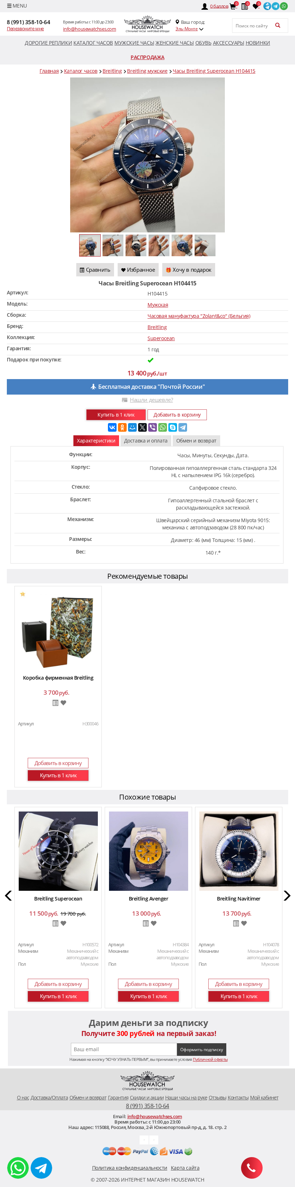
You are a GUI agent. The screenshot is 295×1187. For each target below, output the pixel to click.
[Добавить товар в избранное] (63, 703)
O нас (23, 1097)
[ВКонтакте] (112, 427)
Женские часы (174, 42)
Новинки (258, 42)
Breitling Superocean (58, 898)
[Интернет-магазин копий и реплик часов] (147, 24)
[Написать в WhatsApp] (18, 1168)
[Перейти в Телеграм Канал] (267, 5)
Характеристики (96, 440)
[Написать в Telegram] (41, 1168)
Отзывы (217, 1097)
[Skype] (172, 427)
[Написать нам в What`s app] (153, 1139)
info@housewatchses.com (89, 29)
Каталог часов (93, 42)
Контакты (238, 1097)
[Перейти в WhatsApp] (284, 5)
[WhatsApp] (162, 427)
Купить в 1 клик (115, 414)
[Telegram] (182, 427)
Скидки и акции (147, 1097)
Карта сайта (185, 1167)
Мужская (158, 304)
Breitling (157, 327)
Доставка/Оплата (49, 1097)
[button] (9, 896)
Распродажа (147, 57)
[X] (142, 427)
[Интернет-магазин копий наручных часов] (147, 1081)
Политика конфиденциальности (129, 1167)
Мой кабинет (264, 1097)
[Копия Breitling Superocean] (58, 850)
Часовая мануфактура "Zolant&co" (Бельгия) (199, 315)
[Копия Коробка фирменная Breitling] (58, 629)
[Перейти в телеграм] (276, 5)
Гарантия (118, 1097)
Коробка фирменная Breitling (58, 677)
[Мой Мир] (132, 427)
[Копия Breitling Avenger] (148, 850)
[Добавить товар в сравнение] (55, 703)
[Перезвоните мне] (252, 1168)
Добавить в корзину (177, 414)
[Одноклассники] (122, 427)
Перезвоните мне (25, 28)
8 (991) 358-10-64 (28, 22)
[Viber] (152, 427)
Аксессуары (228, 42)
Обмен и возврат (196, 440)
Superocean (161, 338)
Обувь (203, 42)
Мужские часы (134, 42)
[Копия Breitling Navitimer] (238, 850)
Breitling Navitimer (238, 898)
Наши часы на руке (186, 1097)
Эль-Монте (187, 29)
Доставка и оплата (146, 440)
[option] (58, 688)
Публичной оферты (210, 1059)
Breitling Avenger (148, 898)
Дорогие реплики (48, 42)
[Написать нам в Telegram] (144, 1139)
